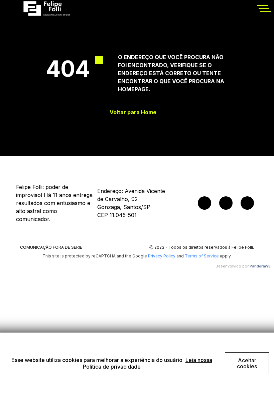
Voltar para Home (133, 112)
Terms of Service (202, 255)
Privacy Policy (161, 255)
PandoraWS (260, 266)
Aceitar (247, 363)
